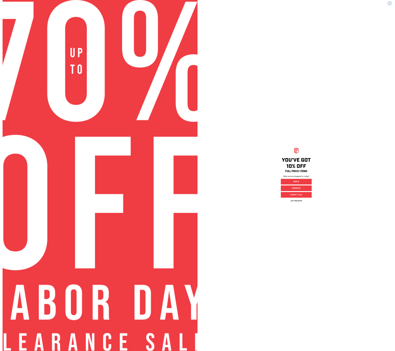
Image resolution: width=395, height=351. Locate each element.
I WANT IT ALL (296, 195)
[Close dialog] (389, 3)
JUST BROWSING (296, 201)
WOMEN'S (296, 188)
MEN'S (296, 181)
